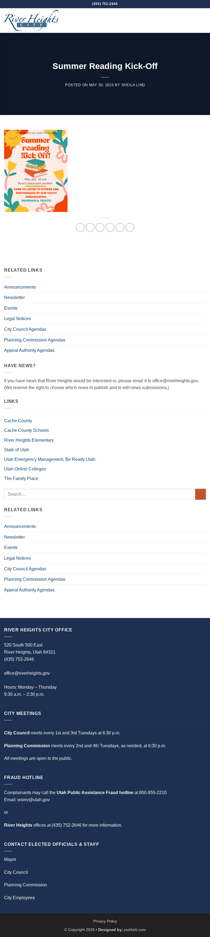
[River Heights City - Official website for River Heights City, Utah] (31, 20)
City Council (16, 872)
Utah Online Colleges (25, 469)
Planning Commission (25, 885)
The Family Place (21, 478)
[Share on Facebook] (90, 227)
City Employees (19, 897)
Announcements (20, 287)
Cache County (18, 420)
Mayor (10, 859)
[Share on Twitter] (99, 227)
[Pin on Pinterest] (119, 227)
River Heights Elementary (29, 440)
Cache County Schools (26, 430)
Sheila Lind (133, 85)
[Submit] (200, 494)
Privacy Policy (105, 921)
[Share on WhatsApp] (80, 227)
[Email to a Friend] (110, 227)
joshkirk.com (135, 929)
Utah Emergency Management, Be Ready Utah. (50, 459)
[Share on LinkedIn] (129, 227)
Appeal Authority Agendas (29, 350)
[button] (202, 20)
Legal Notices (17, 318)
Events (11, 308)
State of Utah (16, 449)
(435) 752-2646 (66, 825)
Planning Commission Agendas (34, 340)
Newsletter (14, 297)
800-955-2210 (153, 792)
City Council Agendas (25, 329)
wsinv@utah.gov (34, 799)
